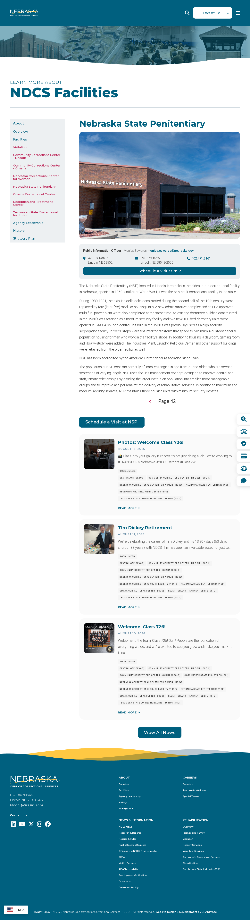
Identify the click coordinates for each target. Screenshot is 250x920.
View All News (159, 732)
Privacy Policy (41, 911)
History (19, 231)
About (18, 123)
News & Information (136, 820)
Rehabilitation (196, 820)
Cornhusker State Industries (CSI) (201, 869)
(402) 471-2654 (32, 805)
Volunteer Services (193, 851)
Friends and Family (194, 833)
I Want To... (213, 13)
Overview (20, 131)
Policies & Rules (127, 839)
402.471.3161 (201, 258)
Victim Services (127, 863)
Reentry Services (192, 845)
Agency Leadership (28, 223)
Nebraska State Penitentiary (34, 186)
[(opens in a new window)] (13, 825)
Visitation (20, 147)
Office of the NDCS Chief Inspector (138, 851)
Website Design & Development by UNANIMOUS (186, 911)
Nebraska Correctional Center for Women (36, 177)
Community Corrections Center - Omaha (37, 167)
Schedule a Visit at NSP (160, 271)
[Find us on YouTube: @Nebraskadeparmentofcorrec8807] (22, 825)
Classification (190, 863)
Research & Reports (130, 833)
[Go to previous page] (150, 401)
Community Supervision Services (201, 857)
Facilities (20, 139)
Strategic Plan (24, 238)
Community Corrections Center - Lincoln (37, 156)
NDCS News (125, 827)
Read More (127, 508)
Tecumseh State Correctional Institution (35, 213)
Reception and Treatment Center (33, 203)
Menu (238, 13)
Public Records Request (132, 845)
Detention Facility (128, 887)
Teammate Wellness (194, 790)
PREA (122, 857)
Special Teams (191, 796)
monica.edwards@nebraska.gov (170, 250)
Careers (190, 777)
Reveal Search (187, 13)
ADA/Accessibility (128, 869)
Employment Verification (133, 875)
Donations (124, 881)
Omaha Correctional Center (34, 194)
